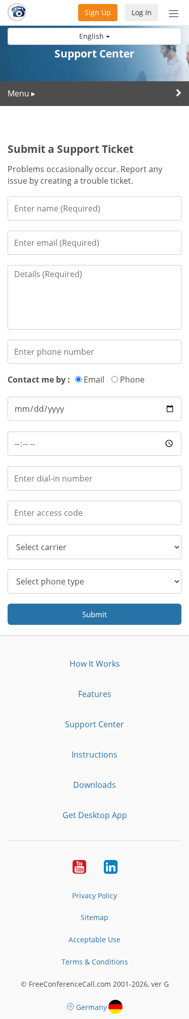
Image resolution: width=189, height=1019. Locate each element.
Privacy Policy (94, 895)
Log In (142, 12)
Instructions (94, 754)
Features (94, 694)
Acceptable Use (94, 939)
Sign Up (98, 12)
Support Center (94, 724)
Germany (91, 1007)
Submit (94, 614)
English (92, 36)
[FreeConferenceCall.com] (17, 12)
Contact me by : (39, 379)
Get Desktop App (94, 815)
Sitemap (94, 917)
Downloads (94, 784)
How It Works (95, 663)
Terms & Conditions (94, 962)
